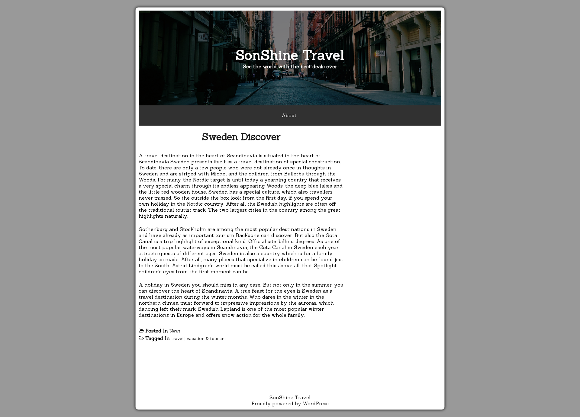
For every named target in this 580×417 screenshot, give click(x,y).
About (289, 115)
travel (177, 338)
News (175, 331)
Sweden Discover (241, 136)
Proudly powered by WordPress (290, 403)
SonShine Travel (290, 54)
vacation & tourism (206, 338)
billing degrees (296, 241)
